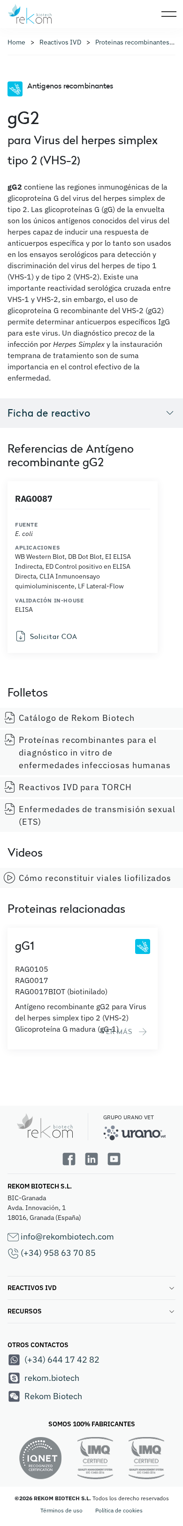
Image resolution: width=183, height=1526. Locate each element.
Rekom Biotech (53, 1396)
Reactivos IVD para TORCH (75, 787)
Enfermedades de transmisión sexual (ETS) (97, 815)
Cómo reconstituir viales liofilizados (95, 878)
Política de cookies (119, 1510)
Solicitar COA (53, 636)
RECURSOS (25, 1311)
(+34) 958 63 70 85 (57, 1252)
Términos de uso (61, 1510)
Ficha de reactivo (49, 413)
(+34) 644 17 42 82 (61, 1359)
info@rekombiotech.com (66, 1236)
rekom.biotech (51, 1377)
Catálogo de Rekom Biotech (77, 717)
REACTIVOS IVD (32, 1288)
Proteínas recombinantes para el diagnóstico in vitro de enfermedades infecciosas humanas (95, 752)
